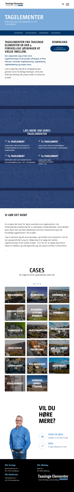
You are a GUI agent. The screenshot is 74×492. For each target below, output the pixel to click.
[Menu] (66, 4)
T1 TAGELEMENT (16, 141)
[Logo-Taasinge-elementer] (14, 4)
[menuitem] (62, 4)
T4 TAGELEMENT (49, 155)
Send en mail (55, 434)
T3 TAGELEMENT (16, 155)
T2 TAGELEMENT (49, 141)
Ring (50, 443)
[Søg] (62, 4)
